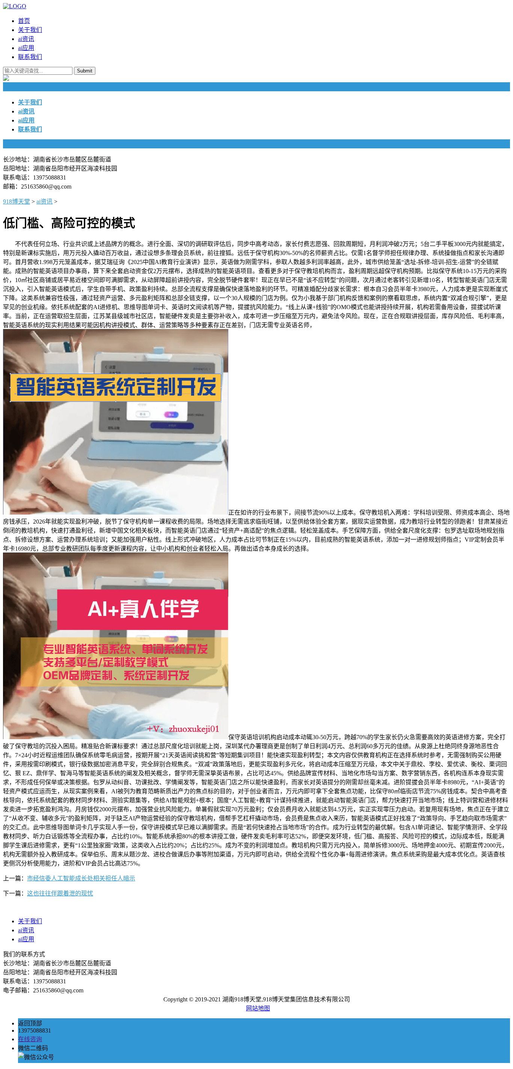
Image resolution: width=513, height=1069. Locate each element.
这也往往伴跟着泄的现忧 (60, 893)
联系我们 (30, 57)
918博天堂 (16, 201)
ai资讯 (26, 39)
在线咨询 (30, 1039)
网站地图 (258, 1008)
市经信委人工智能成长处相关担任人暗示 (81, 878)
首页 (24, 21)
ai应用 (26, 48)
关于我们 (30, 30)
